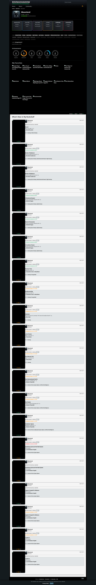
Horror (62, 35)
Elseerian (27, 314)
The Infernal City (29, 356)
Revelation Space (29, 424)
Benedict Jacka (29, 130)
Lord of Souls (28, 334)
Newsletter (41, 579)
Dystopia (38, 37)
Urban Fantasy (79, 35)
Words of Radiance (30, 153)
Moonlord (25, 12)
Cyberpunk (19, 37)
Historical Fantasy (15, 39)
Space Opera (28, 35)
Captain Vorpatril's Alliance (32, 490)
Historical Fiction (67, 37)
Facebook (47, 579)
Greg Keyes (29, 337)
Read (76, 113)
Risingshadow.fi (18, 42)
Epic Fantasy (41, 35)
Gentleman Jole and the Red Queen (34, 446)
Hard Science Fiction (51, 37)
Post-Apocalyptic (59, 37)
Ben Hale (28, 317)
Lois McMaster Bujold (31, 449)
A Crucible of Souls (29, 245)
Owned (80, 113)
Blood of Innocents (30, 222)
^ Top (82, 578)
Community (68, 22)
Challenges (58, 22)
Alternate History (26, 37)
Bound (26, 127)
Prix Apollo (33, 39)
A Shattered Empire (30, 198)
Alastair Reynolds (30, 382)
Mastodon (53, 579)
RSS (57, 579)
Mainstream (32, 37)
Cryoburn (27, 537)
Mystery (22, 39)
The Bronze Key (29, 291)
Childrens (14, 37)
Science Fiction (18, 35)
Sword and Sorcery (72, 35)
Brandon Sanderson (30, 155)
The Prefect (28, 402)
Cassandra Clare (30, 271)
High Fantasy (35, 35)
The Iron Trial (28, 269)
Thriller (65, 35)
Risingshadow (21, 3)
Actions (70, 113)
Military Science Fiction (55, 35)
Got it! (51, 583)
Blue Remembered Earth (31, 379)
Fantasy (23, 35)
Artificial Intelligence (44, 385)
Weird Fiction (27, 39)
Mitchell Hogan (29, 201)
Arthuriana (73, 37)
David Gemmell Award (41, 158)
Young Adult (47, 35)
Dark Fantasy (43, 37)
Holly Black (37, 271)
